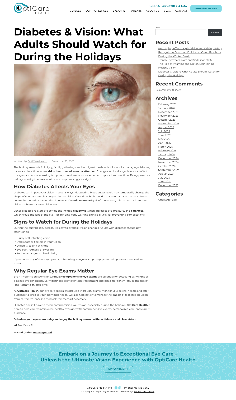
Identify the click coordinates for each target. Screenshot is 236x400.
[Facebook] (115, 388)
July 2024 (164, 177)
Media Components (144, 391)
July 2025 (164, 131)
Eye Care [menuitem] (119, 11)
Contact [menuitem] (181, 11)
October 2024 (167, 166)
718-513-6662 (141, 387)
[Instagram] (120, 388)
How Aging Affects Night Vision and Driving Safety (190, 48)
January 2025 (166, 154)
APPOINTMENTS (206, 8)
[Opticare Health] (33, 8)
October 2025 (166, 119)
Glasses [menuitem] (75, 11)
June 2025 (164, 135)
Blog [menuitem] (167, 11)
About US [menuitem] (152, 11)
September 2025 (168, 123)
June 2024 (164, 181)
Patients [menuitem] (136, 11)
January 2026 (166, 108)
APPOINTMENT (118, 368)
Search (158, 27)
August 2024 (166, 173)
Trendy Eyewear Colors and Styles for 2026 (185, 60)
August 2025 (166, 127)
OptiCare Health (37, 161)
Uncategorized (42, 332)
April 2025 (164, 142)
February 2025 (167, 150)
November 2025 (168, 115)
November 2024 (168, 162)
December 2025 (168, 111)
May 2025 (164, 138)
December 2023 (168, 185)
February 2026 (167, 104)
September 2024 (169, 169)
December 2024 (168, 158)
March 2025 (165, 146)
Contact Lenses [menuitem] (97, 11)
